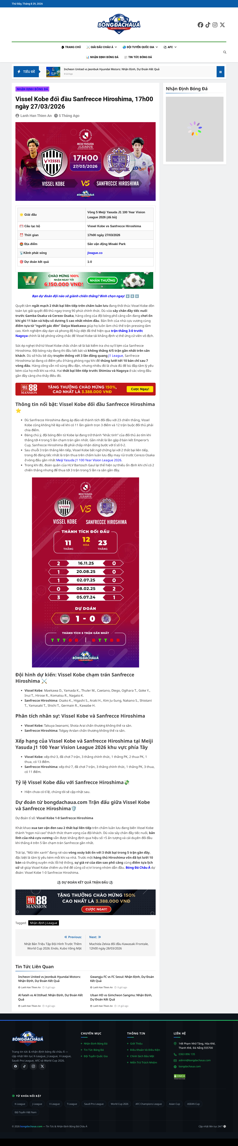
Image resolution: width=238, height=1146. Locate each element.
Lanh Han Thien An (36, 115)
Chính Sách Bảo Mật (142, 1056)
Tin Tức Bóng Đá (94, 1050)
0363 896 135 (187, 1054)
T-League (72, 1104)
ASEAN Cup (193, 1104)
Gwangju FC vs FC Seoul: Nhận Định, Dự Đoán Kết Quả (122, 979)
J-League (37, 1104)
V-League (54, 1104)
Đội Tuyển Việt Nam (25, 1112)
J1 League (115, 355)
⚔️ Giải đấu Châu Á (99, 47)
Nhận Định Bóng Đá (95, 1043)
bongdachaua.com (190, 1066)
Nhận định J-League (43, 923)
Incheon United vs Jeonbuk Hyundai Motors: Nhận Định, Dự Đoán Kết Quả (111, 69)
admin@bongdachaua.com (195, 1060)
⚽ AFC (168, 47)
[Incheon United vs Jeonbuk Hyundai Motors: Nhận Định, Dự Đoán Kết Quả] (53, 74)
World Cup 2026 (119, 1104)
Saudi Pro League (94, 1104)
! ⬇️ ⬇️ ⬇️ (85, 296)
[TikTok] (24, 1066)
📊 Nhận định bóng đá (102, 57)
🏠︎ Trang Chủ (71, 47)
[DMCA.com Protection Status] (180, 1077)
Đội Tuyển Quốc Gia (96, 1056)
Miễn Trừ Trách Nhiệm (143, 1062)
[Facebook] (15, 1066)
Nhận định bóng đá (32, 89)
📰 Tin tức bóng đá (138, 57)
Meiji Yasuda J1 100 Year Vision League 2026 (88, 460)
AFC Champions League (149, 1104)
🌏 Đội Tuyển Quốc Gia (138, 47)
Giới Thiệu (136, 1043)
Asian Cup (174, 1104)
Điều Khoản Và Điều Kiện (145, 1050)
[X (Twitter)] (42, 1066)
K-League (20, 1104)
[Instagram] (33, 1066)
